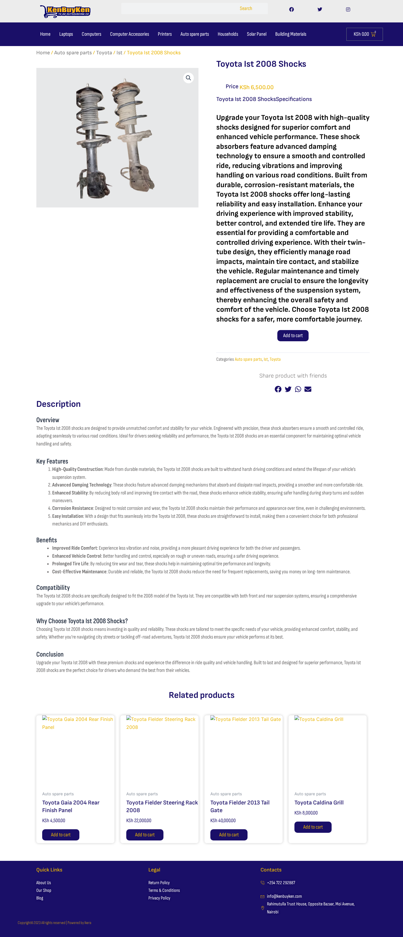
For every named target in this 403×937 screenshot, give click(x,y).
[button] (188, 78)
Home (45, 34)
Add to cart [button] (61, 835)
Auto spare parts (195, 34)
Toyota (104, 53)
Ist (119, 53)
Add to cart (293, 335)
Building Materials (290, 34)
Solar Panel (256, 34)
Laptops (66, 34)
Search (246, 8)
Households (228, 34)
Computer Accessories (129, 34)
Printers (165, 34)
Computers (91, 34)
